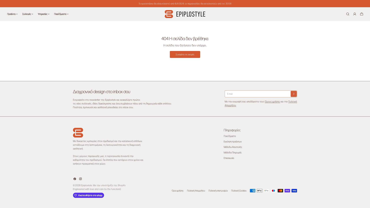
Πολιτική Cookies (238, 190)
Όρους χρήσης (272, 101)
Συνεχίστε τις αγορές (185, 54)
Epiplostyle (86, 185)
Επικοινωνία (229, 158)
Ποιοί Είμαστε (230, 136)
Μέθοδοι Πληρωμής (233, 152)
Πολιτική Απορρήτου (196, 190)
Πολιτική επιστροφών (218, 190)
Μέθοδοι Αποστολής (233, 147)
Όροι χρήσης (178, 190)
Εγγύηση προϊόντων (233, 141)
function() (116, 189)
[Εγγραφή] (294, 94)
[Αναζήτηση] (348, 14)
